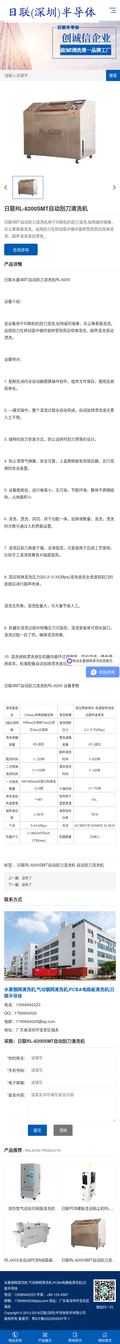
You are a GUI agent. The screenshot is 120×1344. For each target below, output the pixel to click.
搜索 (113, 75)
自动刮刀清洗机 (90, 865)
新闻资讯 (75, 1340)
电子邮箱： (17, 1082)
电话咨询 (15, 1340)
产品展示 (45, 1340)
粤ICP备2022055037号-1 (51, 1318)
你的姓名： (17, 1058)
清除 (63, 1130)
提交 (37, 1130)
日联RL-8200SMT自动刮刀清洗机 (46, 865)
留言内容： (17, 1095)
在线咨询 (21, 249)
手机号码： (17, 1070)
